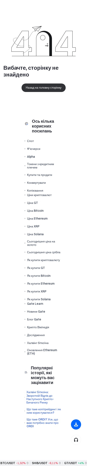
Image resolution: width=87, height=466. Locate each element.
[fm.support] (76, 440)
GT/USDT (70, 463)
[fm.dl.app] (76, 424)
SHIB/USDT (40, 463)
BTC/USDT (7, 463)
